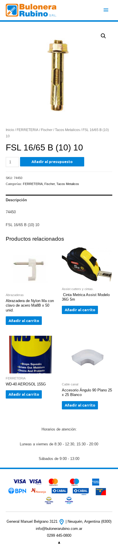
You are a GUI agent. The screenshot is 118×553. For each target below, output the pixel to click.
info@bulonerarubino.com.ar (59, 528)
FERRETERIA (27, 130)
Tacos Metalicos (67, 130)
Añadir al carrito (24, 321)
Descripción (16, 200)
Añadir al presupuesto (52, 162)
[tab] (59, 200)
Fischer (46, 130)
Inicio (10, 130)
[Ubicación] (62, 521)
